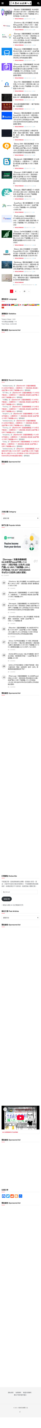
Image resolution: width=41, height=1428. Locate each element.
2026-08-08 (29, 126)
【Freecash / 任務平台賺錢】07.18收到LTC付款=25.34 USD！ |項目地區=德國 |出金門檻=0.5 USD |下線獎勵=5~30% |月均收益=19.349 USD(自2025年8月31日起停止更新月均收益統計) (26, 177)
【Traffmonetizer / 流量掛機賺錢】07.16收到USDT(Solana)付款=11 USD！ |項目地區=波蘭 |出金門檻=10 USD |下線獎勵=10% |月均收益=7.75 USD (25, 220)
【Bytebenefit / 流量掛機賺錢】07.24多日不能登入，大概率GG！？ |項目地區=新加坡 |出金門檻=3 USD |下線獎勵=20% (26, 162)
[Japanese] (20, 305)
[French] (10, 305)
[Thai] (35, 305)
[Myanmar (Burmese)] (30, 305)
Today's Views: (7, 319)
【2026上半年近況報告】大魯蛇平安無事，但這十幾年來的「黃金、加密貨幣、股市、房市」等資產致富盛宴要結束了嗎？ (26, 133)
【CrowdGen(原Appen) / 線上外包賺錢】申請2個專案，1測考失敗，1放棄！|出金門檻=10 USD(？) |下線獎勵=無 (23, 619)
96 (34, 155)
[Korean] (23, 305)
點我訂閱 (7, 899)
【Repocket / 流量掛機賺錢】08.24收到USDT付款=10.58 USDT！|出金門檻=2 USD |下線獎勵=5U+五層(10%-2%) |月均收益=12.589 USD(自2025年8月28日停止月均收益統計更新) (26, 53)
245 (35, 245)
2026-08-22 (29, 91)
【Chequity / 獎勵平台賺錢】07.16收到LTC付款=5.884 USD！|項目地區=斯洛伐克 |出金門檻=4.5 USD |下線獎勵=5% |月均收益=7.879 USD (26, 193)
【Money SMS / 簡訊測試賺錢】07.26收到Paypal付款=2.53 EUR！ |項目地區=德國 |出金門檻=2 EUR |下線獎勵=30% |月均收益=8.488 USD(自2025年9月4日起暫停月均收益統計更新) (26, 148)
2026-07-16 (29, 199)
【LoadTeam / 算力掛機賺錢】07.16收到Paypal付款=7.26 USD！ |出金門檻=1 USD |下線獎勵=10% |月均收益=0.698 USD (26, 206)
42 (34, 199)
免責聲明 (18, 1392)
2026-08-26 (29, 18)
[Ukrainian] (38, 305)
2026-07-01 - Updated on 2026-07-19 (24, 284)
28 (34, 29)
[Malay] (28, 305)
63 (34, 227)
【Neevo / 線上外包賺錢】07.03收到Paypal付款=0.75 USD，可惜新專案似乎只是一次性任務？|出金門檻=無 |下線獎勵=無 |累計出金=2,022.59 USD (26, 252)
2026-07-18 (29, 186)
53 (34, 60)
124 (35, 78)
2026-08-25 (29, 45)
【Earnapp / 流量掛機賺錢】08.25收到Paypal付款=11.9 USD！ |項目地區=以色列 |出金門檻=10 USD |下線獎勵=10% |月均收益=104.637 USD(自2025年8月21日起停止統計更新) (26, 37)
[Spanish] (33, 305)
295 (35, 45)
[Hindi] (15, 305)
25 (34, 271)
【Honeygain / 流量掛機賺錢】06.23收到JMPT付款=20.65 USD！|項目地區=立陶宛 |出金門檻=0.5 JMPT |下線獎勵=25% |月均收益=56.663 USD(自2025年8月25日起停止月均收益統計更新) (23, 606)
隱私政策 (10, 1392)
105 (35, 258)
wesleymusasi (19, 18)
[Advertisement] (20, 354)
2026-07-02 (29, 271)
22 (34, 18)
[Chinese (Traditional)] (5, 305)
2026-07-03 (29, 245)
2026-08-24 (29, 60)
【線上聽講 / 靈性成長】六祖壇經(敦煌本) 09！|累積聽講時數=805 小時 (25, 96)
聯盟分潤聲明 (27, 1392)
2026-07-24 (29, 168)
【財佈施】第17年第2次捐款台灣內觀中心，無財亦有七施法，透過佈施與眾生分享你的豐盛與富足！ (26, 277)
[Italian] (18, 305)
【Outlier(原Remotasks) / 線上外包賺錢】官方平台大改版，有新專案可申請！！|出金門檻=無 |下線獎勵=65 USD (23, 656)
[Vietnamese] (3, 307)
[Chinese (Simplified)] (3, 305)
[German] (13, 305)
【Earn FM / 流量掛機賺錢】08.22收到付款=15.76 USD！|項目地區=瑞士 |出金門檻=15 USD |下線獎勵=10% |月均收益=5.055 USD (26, 85)
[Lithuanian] (25, 305)
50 (34, 126)
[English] (8, 305)
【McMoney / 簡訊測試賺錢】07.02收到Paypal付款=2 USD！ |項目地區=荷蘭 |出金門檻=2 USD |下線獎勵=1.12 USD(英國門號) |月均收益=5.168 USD (26, 265)
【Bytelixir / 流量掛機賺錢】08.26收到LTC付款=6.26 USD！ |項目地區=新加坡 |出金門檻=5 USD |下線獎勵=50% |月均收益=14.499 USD (26, 12)
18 (34, 91)
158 (35, 186)
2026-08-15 (29, 109)
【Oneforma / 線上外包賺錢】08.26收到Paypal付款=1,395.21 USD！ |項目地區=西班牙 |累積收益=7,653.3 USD (26, 24)
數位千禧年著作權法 (20, 1395)
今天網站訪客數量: (8, 322)
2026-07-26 (29, 140)
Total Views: (6, 324)
